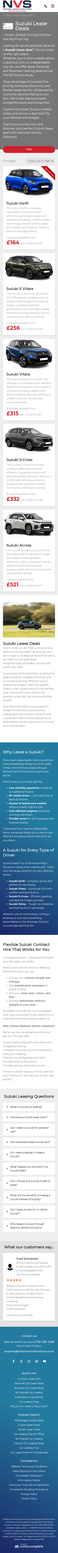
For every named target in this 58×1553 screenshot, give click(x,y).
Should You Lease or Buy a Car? (29, 1406)
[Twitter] (21, 1361)
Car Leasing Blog (29, 1401)
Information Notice (29, 1480)
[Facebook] (13, 1361)
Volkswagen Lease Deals (29, 1420)
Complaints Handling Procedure (29, 1489)
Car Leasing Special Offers (29, 1434)
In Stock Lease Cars (29, 1378)
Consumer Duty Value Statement (29, 1485)
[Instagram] (29, 1361)
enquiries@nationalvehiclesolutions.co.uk (29, 1351)
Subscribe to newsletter (29, 1397)
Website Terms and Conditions (29, 1466)
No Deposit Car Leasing (29, 1392)
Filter (29, 149)
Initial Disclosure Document (29, 1471)
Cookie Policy (29, 1498)
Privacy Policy (29, 1494)
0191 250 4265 (44, 1342)
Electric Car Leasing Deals (29, 1443)
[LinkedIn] (37, 1361)
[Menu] (53, 6)
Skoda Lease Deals (29, 1429)
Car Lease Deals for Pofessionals (29, 1452)
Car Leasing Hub (29, 1447)
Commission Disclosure (29, 1475)
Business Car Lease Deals (29, 1388)
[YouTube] (44, 1361)
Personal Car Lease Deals (29, 1383)
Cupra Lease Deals (29, 1424)
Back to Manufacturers (20, 15)
